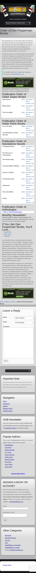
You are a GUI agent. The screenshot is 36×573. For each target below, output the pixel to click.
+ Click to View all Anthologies (12, 212)
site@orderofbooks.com (16, 501)
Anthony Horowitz (10, 450)
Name (5, 317)
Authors (24, 19)
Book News (8, 535)
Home (11, 19)
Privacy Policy (7, 565)
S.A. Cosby (8, 452)
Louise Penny (8, 467)
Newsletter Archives (10, 538)
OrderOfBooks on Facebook (13, 545)
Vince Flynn (8, 462)
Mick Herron (8, 234)
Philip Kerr (7, 236)
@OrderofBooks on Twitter (12, 547)
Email (5, 322)
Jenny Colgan (8, 464)
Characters (17, 19)
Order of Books (4, 301)
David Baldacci (9, 445)
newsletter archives (7, 221)
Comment (6, 326)
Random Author (7, 411)
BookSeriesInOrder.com (16, 550)
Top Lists (7, 540)
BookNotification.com (17, 74)
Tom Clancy (8, 447)
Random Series (7, 408)
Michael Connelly (9, 459)
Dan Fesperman (19, 72)
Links (6, 542)
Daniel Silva (7, 232)
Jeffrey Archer (9, 457)
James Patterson (9, 454)
